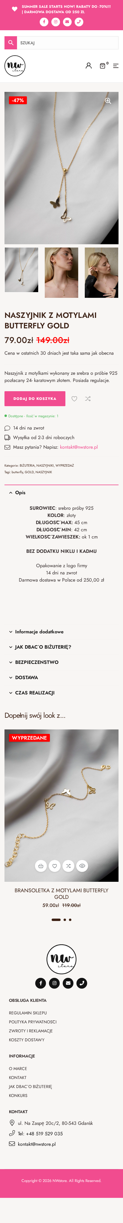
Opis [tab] (20, 492)
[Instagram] (55, 22)
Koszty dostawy (26, 1040)
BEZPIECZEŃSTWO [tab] (37, 662)
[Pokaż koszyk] (102, 65)
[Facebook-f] (44, 22)
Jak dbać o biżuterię (30, 1087)
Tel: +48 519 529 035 (40, 1133)
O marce (18, 1069)
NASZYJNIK (44, 472)
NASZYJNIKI (45, 465)
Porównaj (88, 399)
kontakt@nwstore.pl (79, 447)
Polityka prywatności (32, 1022)
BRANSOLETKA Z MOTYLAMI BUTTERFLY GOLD (61, 894)
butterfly (17, 472)
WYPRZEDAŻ (65, 465)
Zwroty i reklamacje (31, 1031)
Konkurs (18, 1095)
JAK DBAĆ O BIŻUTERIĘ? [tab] (43, 647)
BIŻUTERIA (27, 465)
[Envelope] (67, 22)
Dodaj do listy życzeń (74, 399)
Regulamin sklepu (28, 1013)
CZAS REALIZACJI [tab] (35, 692)
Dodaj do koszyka (34, 398)
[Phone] (79, 22)
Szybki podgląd (82, 866)
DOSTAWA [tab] (26, 677)
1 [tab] (56, 920)
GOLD (29, 472)
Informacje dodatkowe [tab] (39, 631)
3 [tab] (70, 920)
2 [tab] (65, 920)
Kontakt (18, 1078)
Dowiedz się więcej (41, 866)
